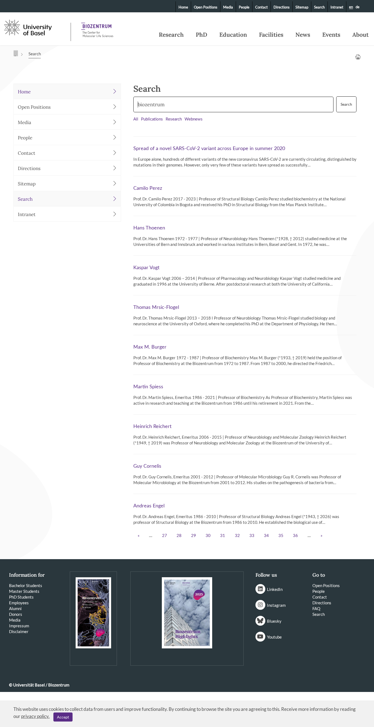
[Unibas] (37, 27)
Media (228, 7)
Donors (15, 614)
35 (280, 536)
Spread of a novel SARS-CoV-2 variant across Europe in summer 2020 (209, 148)
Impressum (19, 625)
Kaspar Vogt (146, 267)
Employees (19, 602)
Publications (152, 119)
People (244, 7)
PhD (201, 34)
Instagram (276, 605)
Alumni (15, 608)
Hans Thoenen (149, 228)
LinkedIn (275, 589)
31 (222, 536)
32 (237, 536)
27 (164, 536)
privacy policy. (35, 716)
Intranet (336, 7)
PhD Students (21, 596)
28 (179, 536)
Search (319, 7)
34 (266, 536)
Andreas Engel (149, 506)
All (135, 119)
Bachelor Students (25, 585)
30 (208, 536)
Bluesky (274, 621)
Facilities (271, 34)
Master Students (24, 591)
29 (193, 536)
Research (171, 34)
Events (331, 34)
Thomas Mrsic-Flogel (156, 307)
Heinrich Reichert (152, 426)
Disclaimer (18, 631)
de (357, 7)
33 (251, 536)
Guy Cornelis (147, 466)
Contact (261, 7)
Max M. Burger (149, 347)
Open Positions (205, 7)
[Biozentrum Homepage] (97, 27)
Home (183, 7)
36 (295, 536)
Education (233, 34)
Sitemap (301, 7)
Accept (63, 717)
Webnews (194, 119)
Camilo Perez (147, 188)
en (351, 7)
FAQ (316, 608)
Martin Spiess (148, 386)
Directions (282, 7)
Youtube (274, 636)
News (302, 34)
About (360, 34)
